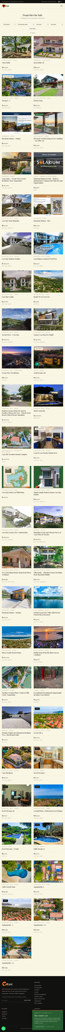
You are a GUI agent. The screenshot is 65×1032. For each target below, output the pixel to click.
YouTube (4, 1018)
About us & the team (39, 998)
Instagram (4, 1011)
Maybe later (50, 1026)
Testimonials (37, 1001)
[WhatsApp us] (3, 1028)
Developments (38, 987)
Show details (40, 1026)
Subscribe (27, 1000)
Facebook (4, 1014)
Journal (36, 992)
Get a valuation (38, 1003)
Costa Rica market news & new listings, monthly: (14, 997)
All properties (37, 985)
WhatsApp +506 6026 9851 (49, 1)
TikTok (4, 1016)
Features (33, 28)
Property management (40, 994)
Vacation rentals (38, 996)
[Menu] (61, 6)
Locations (36, 990)
